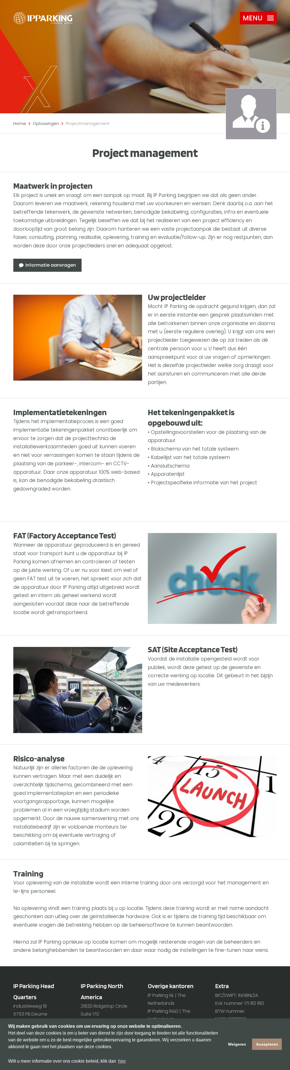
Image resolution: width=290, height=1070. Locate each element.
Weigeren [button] (237, 1044)
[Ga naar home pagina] (42, 18)
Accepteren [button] (267, 1044)
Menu (253, 18)
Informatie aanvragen (50, 265)
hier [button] (122, 1061)
